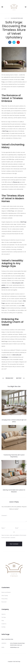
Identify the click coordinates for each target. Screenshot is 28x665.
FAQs (3, 620)
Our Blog (3, 627)
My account (4, 601)
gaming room (5, 287)
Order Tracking (5, 595)
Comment (4, 515)
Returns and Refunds (6, 592)
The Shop (4, 617)
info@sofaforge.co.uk (14, 647)
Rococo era (16, 182)
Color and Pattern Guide (17, 18)
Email (17, 528)
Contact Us (4, 623)
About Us (3, 614)
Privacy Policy (4, 598)
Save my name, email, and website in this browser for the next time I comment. (14, 536)
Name (3, 528)
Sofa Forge (5, 131)
